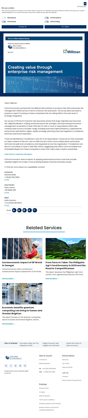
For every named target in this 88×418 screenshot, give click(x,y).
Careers (65, 376)
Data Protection (44, 396)
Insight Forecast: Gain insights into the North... (51, 344)
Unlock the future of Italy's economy (73, 344)
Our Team (65, 363)
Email (6, 180)
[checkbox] (4, 18)
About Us (65, 360)
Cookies (42, 392)
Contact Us (43, 360)
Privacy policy (81, 6)
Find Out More (9, 279)
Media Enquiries (44, 363)
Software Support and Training (49, 403)
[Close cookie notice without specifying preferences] (85, 3)
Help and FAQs (67, 367)
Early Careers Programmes (71, 380)
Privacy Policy (44, 388)
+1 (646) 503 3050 (49, 372)
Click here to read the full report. (18, 154)
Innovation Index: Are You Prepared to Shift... (29, 344)
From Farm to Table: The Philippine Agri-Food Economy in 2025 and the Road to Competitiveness (66, 265)
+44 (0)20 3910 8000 (49, 368)
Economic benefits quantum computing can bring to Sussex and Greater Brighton (22, 310)
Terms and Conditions (47, 400)
